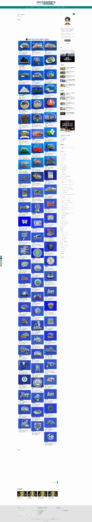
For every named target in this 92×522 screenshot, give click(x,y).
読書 (62, 230)
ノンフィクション (64, 236)
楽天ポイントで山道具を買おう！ (66, 176)
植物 (62, 228)
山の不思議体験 (63, 139)
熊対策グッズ (63, 217)
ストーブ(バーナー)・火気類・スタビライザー (68, 195)
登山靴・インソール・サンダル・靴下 (67, 202)
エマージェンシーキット (65, 221)
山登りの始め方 (64, 174)
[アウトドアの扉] (46, 3)
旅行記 (62, 226)
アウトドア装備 (63, 178)
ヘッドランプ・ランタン (65, 204)
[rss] (67, 510)
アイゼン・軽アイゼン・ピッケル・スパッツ (68, 185)
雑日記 (62, 253)
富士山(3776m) (30, 515)
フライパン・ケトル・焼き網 (66, 200)
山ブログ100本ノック (65, 167)
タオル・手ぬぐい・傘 (65, 190)
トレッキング (63, 156)
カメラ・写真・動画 (64, 241)
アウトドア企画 (63, 165)
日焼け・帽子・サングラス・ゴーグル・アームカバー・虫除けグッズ (68, 213)
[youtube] (68, 43)
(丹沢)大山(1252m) (21, 515)
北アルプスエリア (20, 513)
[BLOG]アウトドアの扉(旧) (29, 510)
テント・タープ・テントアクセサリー (67, 187)
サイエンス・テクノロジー (65, 234)
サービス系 (63, 249)
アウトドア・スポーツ (65, 232)
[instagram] (67, 43)
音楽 (62, 243)
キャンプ (63, 161)
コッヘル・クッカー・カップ (66, 198)
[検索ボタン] (66, 7)
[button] (1, 256)
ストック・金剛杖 (64, 192)
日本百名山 (32, 513)
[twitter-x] (66, 43)
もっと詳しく (67, 40)
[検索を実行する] (74, 14)
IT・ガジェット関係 (64, 245)
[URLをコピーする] (1, 265)
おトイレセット (64, 219)
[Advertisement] (37, 28)
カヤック (63, 163)
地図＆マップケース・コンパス (66, 209)
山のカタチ (62, 141)
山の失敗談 (62, 140)
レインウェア (63, 211)
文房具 (62, 251)
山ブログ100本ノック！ (42, 510)
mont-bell (26, 515)
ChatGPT (63, 247)
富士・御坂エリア (27, 513)
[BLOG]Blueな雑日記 (21, 510)
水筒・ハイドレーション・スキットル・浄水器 (68, 182)
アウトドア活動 (63, 154)
